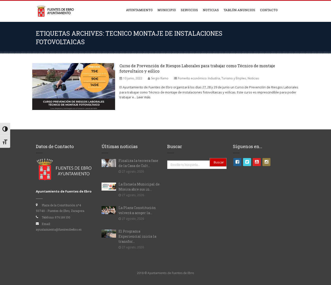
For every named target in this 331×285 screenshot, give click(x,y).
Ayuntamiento (139, 10)
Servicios (189, 10)
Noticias (211, 10)
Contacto (269, 10)
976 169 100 (62, 217)
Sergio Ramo (159, 78)
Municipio (167, 10)
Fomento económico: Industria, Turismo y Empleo (212, 78)
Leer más (143, 97)
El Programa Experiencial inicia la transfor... (137, 236)
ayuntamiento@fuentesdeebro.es (59, 229)
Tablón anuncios (239, 10)
